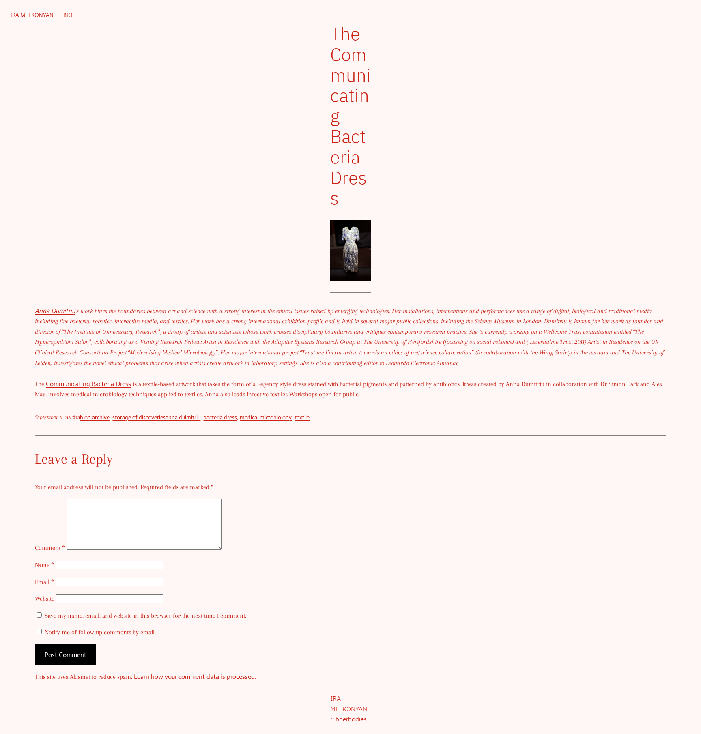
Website (44, 598)
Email (44, 582)
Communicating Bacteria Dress (88, 384)
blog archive (95, 417)
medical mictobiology (266, 417)
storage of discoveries (139, 417)
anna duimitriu (183, 417)
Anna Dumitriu (55, 311)
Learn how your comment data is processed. (195, 676)
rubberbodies (348, 719)
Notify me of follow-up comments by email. (100, 632)
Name (44, 565)
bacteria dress (220, 417)
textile (302, 417)
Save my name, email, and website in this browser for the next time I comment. (145, 615)
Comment (50, 548)
